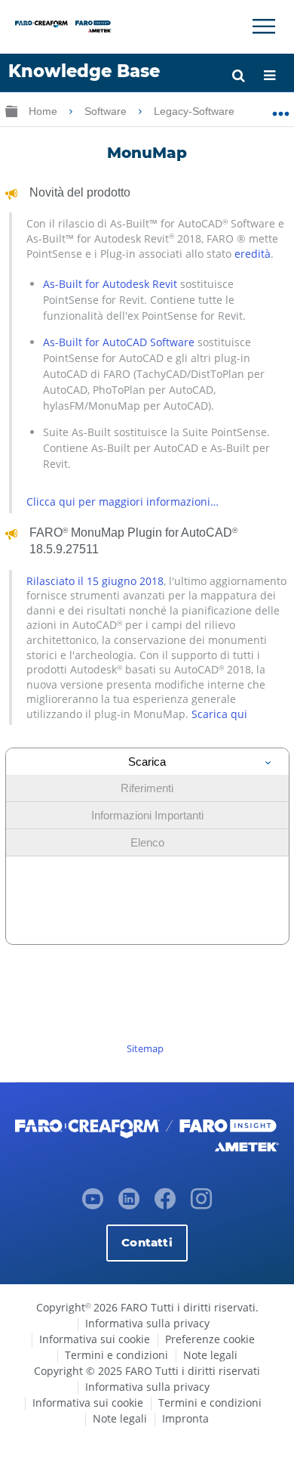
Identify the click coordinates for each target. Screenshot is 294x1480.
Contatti (146, 1242)
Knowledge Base (84, 71)
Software (107, 111)
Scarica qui (219, 714)
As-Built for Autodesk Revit (110, 284)
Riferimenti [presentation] (147, 788)
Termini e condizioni (116, 1355)
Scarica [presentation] (147, 761)
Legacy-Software (195, 111)
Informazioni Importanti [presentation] (147, 815)
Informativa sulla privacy (147, 1323)
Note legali (210, 1355)
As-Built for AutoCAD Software (118, 342)
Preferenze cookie (210, 1339)
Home (44, 111)
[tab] (147, 761)
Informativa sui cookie (94, 1339)
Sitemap (145, 1048)
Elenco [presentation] (147, 842)
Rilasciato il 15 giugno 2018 (95, 581)
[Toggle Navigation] (264, 26)
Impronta (185, 1418)
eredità (252, 253)
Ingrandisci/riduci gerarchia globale (11, 111)
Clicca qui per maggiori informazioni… (122, 501)
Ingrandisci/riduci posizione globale (280, 108)
